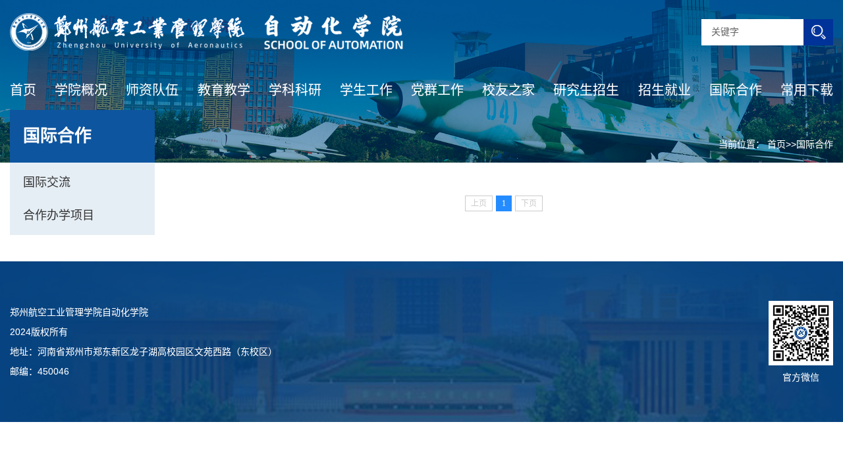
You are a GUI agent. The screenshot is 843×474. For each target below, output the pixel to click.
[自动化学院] (206, 32)
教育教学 (224, 90)
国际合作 (735, 90)
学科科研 (295, 90)
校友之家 (508, 90)
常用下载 (806, 90)
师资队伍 (152, 90)
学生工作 (366, 90)
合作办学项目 (58, 215)
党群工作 (437, 90)
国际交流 (46, 182)
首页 (23, 90)
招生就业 (664, 90)
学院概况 (81, 90)
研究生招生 (586, 90)
